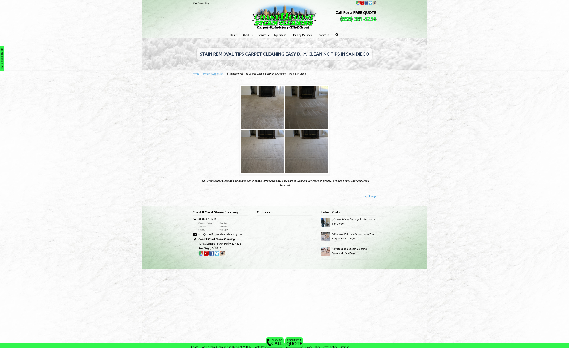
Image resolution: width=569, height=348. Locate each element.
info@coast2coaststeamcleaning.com (220, 234)
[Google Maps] (358, 4)
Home (196, 73)
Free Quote (198, 3)
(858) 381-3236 (358, 19)
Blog (207, 3)
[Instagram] (374, 4)
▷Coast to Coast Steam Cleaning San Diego (284, 16)
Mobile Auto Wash (213, 73)
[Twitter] (370, 4)
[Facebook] (366, 4)
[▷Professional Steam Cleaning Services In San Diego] (325, 255)
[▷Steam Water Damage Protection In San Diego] (325, 225)
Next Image (369, 196)
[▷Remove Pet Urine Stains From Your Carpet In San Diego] (325, 240)
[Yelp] (362, 4)
